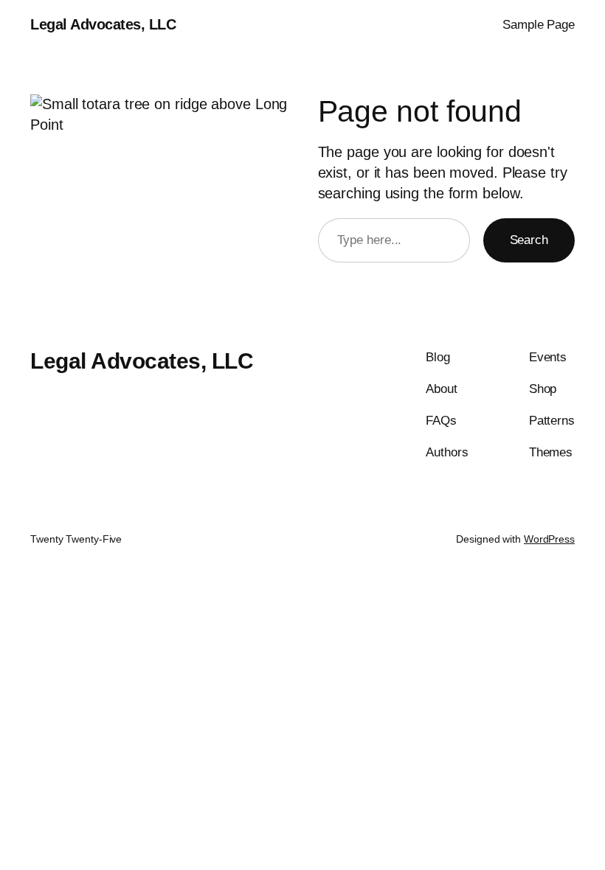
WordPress (549, 539)
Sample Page (538, 25)
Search (529, 240)
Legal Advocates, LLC (103, 24)
